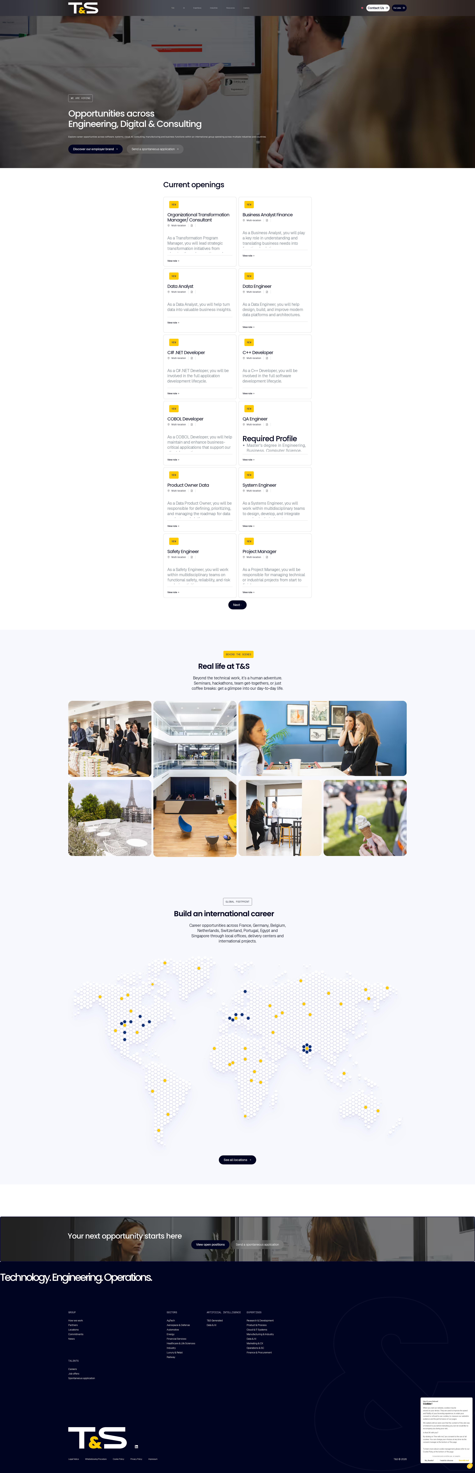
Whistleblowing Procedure (96, 1459)
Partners (73, 1325)
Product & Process (257, 1325)
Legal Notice (73, 1459)
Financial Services (176, 1338)
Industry (171, 1347)
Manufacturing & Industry (260, 1334)
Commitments (75, 1334)
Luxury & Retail (175, 1352)
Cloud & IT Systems (257, 1329)
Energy (170, 1334)
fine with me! (464, 1461)
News (71, 1338)
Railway (171, 1357)
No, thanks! (429, 1461)
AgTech (171, 1320)
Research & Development (260, 1320)
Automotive (173, 1329)
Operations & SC (255, 1347)
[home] (89, 7)
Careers (72, 1369)
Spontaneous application (81, 1378)
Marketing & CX (255, 1343)
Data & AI (211, 1325)
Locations (73, 1329)
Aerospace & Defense (178, 1325)
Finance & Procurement (259, 1352)
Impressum (152, 1459)
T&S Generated (215, 1320)
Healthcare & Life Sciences (181, 1343)
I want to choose (446, 1461)
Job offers (73, 1373)
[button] (470, 1466)
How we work (75, 1320)
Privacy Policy (136, 1459)
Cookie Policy (118, 1459)
